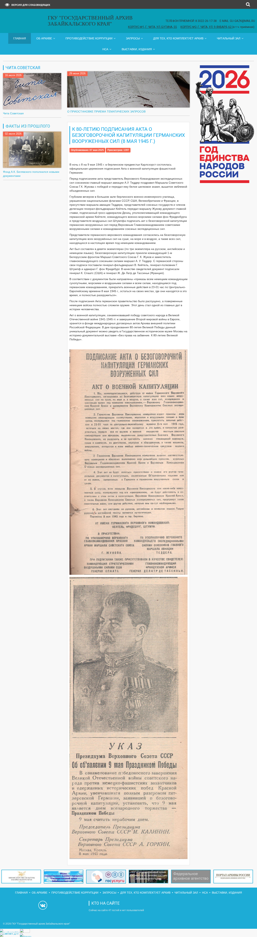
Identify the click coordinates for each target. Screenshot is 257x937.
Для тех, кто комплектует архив (178, 38)
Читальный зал (228, 38)
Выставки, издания (137, 49)
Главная (19, 38)
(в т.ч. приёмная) (217, 27)
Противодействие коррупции (88, 38)
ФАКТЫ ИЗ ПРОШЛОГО (28, 126)
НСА (105, 49)
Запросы (133, 38)
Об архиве (44, 38)
